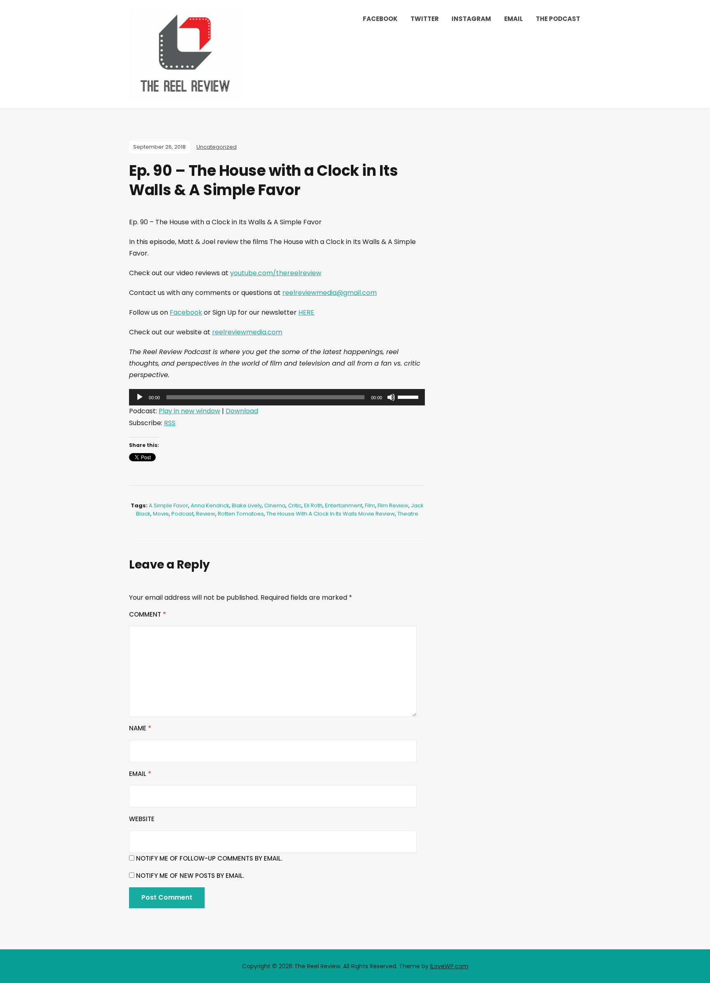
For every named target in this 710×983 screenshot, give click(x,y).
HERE (306, 312)
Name (140, 728)
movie (161, 514)
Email (513, 18)
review (205, 514)
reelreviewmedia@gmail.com (329, 292)
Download (242, 411)
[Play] (140, 397)
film (370, 505)
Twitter (424, 18)
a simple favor (168, 505)
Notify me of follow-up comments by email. (209, 858)
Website (141, 819)
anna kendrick (210, 505)
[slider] (409, 396)
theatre (407, 514)
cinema (275, 505)
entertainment (343, 505)
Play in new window (189, 411)
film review (393, 505)
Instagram (471, 18)
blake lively (247, 505)
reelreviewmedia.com (247, 332)
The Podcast (558, 18)
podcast (182, 514)
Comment (147, 614)
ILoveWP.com (449, 966)
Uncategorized (216, 147)
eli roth (313, 505)
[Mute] (391, 397)
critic (295, 505)
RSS (169, 423)
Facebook (380, 18)
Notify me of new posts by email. (190, 875)
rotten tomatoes (241, 514)
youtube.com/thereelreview (275, 273)
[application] (277, 397)
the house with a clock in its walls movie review (330, 514)
